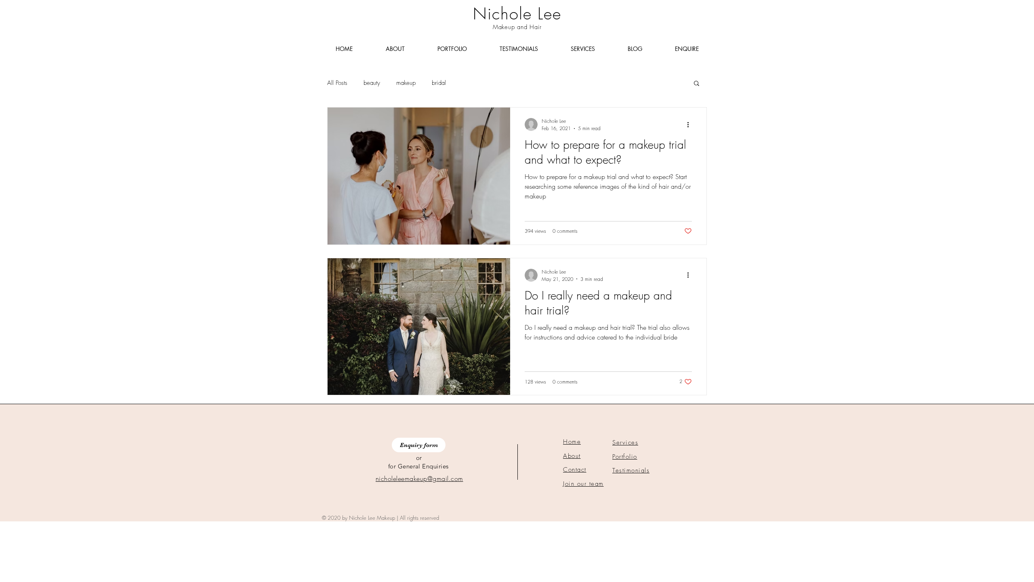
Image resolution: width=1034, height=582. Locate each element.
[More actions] (691, 124)
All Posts (337, 83)
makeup (406, 83)
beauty (372, 83)
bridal (439, 83)
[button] (696, 84)
